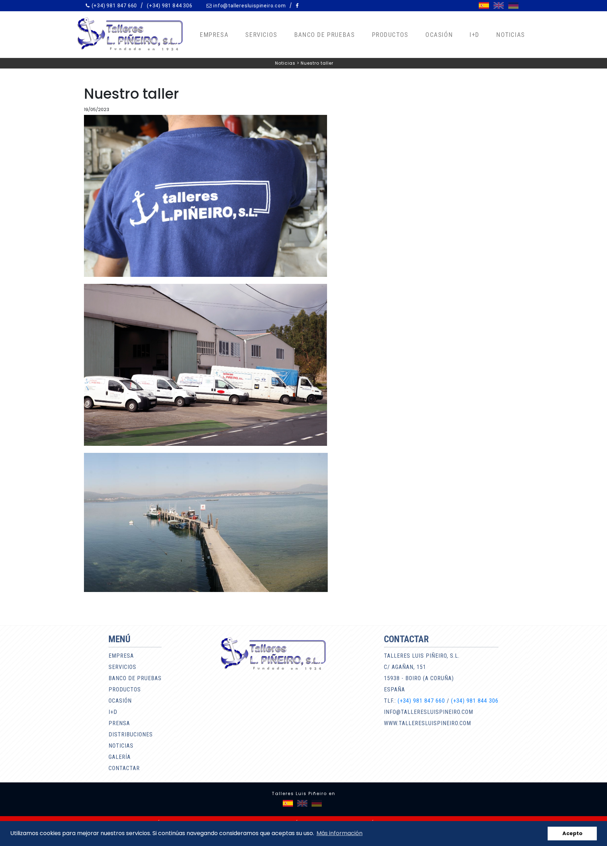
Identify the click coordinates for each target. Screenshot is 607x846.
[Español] (484, 5)
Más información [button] (339, 833)
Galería (120, 757)
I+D (474, 34)
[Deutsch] (513, 5)
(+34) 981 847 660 (114, 5)
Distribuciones (131, 734)
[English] (499, 5)
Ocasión (439, 34)
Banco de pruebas (324, 34)
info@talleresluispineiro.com (249, 5)
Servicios (261, 34)
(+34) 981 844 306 (169, 5)
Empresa (214, 34)
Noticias (510, 34)
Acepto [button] (572, 833)
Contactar (124, 768)
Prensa (119, 723)
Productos (390, 34)
